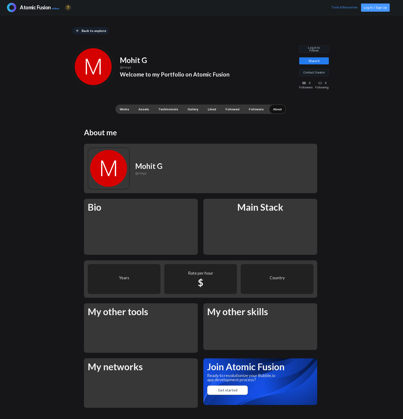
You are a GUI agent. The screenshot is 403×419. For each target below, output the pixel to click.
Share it (314, 61)
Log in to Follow (314, 49)
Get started (227, 390)
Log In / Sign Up (375, 7)
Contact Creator (314, 72)
